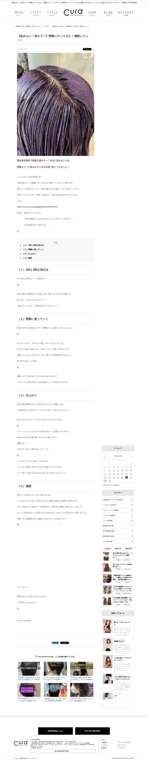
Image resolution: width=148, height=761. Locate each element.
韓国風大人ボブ (119, 641)
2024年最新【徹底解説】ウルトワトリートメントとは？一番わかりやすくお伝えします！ (123, 600)
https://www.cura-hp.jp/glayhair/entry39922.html (37, 207)
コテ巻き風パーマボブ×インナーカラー (122, 659)
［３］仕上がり (29, 254)
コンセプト (104, 745)
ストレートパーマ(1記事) (111, 510)
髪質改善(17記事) (108, 536)
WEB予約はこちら (55, 731)
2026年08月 (118, 456)
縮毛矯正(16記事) (108, 526)
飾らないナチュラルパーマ (122, 623)
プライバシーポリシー (125, 742)
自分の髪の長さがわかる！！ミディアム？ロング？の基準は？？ (122, 555)
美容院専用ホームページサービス (28, 758)
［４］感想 (27, 258)
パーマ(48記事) (108, 541)
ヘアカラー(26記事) (109, 515)
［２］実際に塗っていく (33, 249)
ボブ (115, 696)
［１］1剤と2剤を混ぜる (33, 245)
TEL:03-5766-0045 (92, 731)
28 (126, 477)
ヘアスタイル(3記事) (109, 505)
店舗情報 (104, 742)
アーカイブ (121, 748)
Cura (102, 740)
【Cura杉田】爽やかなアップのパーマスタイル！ (122, 678)
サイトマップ (122, 745)
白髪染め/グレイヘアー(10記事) (113, 500)
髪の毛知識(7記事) (108, 531)
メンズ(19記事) (108, 520)
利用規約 (104, 748)
